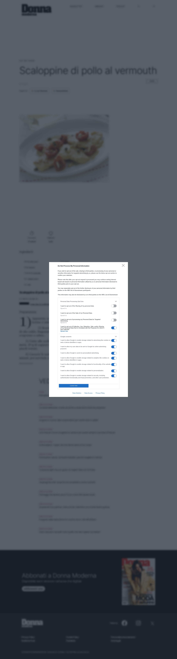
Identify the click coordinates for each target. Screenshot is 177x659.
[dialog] (88, 329)
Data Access (88, 393)
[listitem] (88, 301)
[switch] (114, 305)
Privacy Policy (100, 393)
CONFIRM (74, 386)
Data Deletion (77, 393)
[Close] (124, 266)
